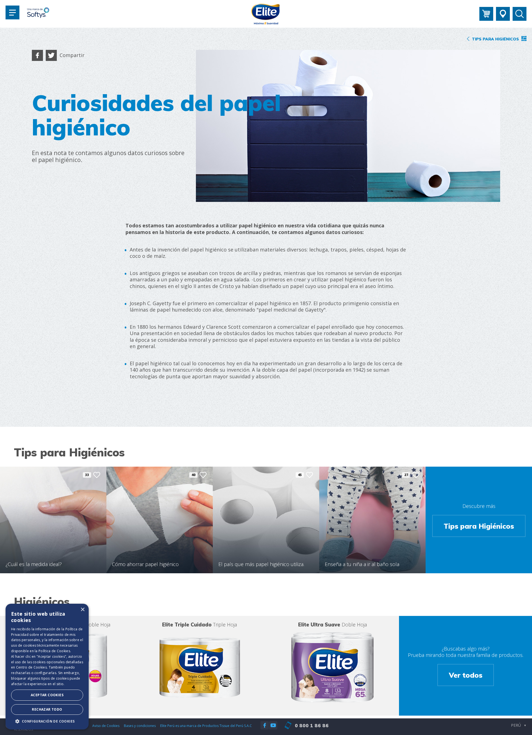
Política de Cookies (54, 651)
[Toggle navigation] (12, 12)
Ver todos (465, 675)
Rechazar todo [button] (47, 709)
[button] (47, 721)
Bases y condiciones (140, 725)
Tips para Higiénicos (479, 525)
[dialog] (47, 666)
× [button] (82, 610)
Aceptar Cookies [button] (47, 695)
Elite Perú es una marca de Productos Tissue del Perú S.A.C (206, 725)
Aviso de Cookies (105, 725)
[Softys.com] (38, 13)
